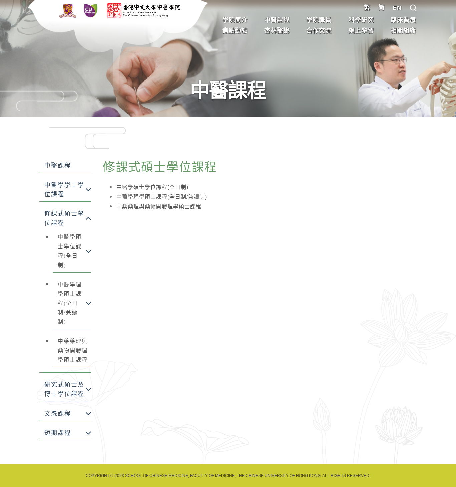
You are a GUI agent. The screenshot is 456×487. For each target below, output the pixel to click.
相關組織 (403, 30)
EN (397, 7)
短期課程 (57, 433)
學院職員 (319, 20)
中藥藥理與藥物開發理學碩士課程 (73, 350)
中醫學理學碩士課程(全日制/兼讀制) (70, 303)
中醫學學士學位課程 (64, 190)
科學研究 (361, 20)
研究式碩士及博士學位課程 (64, 389)
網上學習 (361, 30)
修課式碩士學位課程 (64, 218)
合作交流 (319, 30)
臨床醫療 (403, 20)
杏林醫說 (277, 30)
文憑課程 (57, 413)
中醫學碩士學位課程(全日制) (70, 251)
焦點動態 (235, 30)
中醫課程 (277, 20)
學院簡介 (235, 20)
